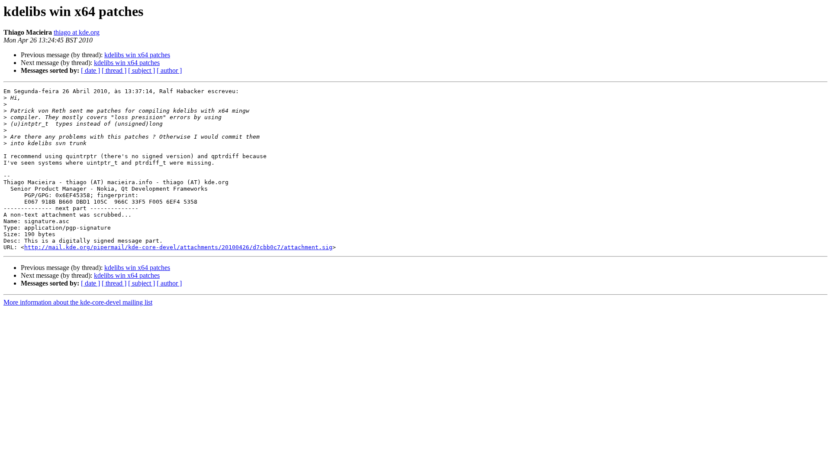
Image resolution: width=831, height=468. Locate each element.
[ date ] (90, 70)
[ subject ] (141, 70)
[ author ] (169, 70)
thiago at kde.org (77, 32)
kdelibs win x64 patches (137, 54)
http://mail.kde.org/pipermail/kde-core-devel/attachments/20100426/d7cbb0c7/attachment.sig (178, 247)
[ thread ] (114, 70)
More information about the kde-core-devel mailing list (77, 302)
